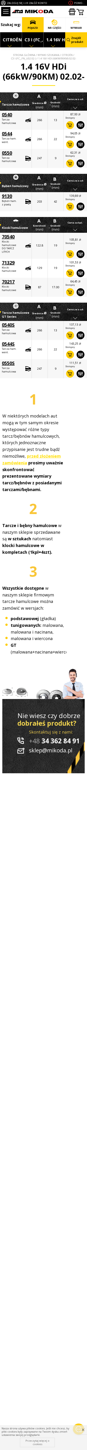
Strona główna (24, 55)
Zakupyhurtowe (71, 12)
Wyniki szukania (48, 55)
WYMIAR (76, 27)
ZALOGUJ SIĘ (15, 3)
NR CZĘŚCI (54, 27)
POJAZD (33, 27)
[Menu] (5, 11)
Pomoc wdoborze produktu (80, 3)
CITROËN (67, 55)
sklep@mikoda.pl (50, 750)
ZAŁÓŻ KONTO (38, 3)
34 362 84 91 (54, 740)
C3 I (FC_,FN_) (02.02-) (23, 58)
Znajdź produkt (77, 40)
